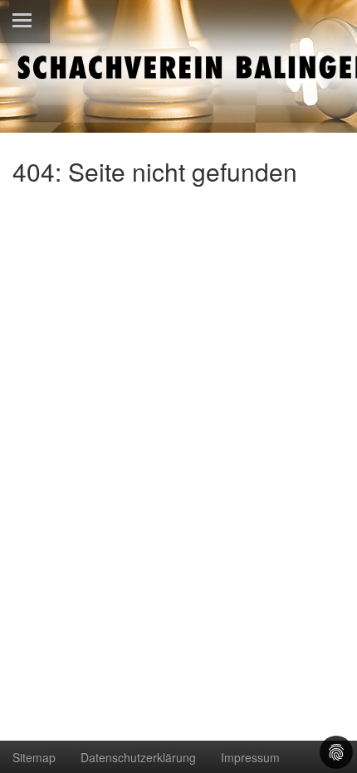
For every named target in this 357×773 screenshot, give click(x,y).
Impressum (250, 757)
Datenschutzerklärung (138, 757)
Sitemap (34, 757)
